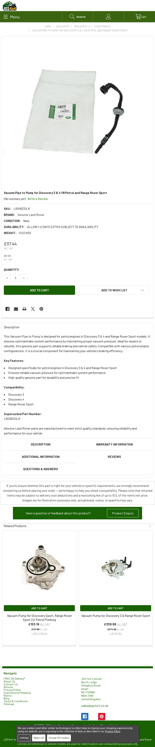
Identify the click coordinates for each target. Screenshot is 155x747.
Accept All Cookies (59, 738)
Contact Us (11, 684)
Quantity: (12, 269)
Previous (146, 526)
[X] (33, 309)
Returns (8, 687)
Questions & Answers (40, 469)
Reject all (39, 738)
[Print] (24, 309)
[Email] (16, 309)
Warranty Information (114, 444)
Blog (6, 698)
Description (40, 444)
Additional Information (41, 456)
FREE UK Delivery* (14, 678)
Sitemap (9, 704)
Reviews (114, 456)
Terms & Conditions (16, 701)
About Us (9, 681)
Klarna (8, 695)
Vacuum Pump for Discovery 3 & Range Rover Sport (115, 615)
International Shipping (17, 692)
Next (149, 526)
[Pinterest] (41, 309)
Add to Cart (39, 608)
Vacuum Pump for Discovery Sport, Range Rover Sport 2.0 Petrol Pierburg (39, 617)
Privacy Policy (12, 690)
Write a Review (37, 199)
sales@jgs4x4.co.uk (94, 705)
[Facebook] (7, 309)
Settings (24, 738)
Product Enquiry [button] (123, 513)
